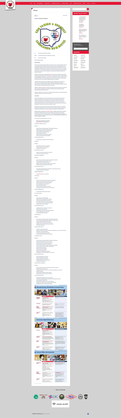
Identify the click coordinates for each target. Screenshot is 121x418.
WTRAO (84, 3)
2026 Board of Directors (77, 3)
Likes (36, 383)
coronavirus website (49, 111)
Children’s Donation (65, 3)
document (50, 74)
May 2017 (82, 64)
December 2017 (83, 62)
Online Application (40, 3)
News (71, 3)
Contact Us (93, 3)
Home (31, 3)
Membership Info (47, 3)
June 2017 (75, 64)
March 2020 (82, 58)
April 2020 (75, 58)
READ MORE (81, 22)
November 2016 (83, 67)
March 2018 (75, 62)
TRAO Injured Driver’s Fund (56, 3)
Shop (34, 3)
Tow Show (88, 3)
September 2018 (83, 60)
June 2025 (75, 55)
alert (49, 92)
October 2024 (83, 55)
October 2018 (76, 60)
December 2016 (76, 67)
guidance (44, 87)
